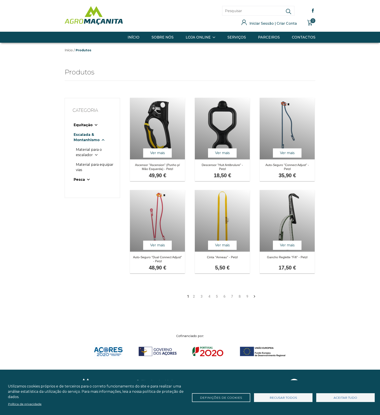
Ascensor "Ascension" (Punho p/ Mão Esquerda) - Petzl (157, 167)
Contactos (303, 37)
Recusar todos (283, 397)
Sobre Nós (163, 37)
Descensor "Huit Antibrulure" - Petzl (222, 167)
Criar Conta (287, 23)
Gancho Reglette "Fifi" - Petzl (287, 257)
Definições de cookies (221, 397)
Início (133, 37)
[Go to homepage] (94, 24)
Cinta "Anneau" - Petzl (222, 257)
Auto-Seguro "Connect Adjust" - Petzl (287, 167)
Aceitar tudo (345, 397)
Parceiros (269, 37)
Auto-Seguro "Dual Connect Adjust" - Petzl (157, 259)
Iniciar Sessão (261, 23)
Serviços (236, 37)
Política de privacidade (25, 404)
